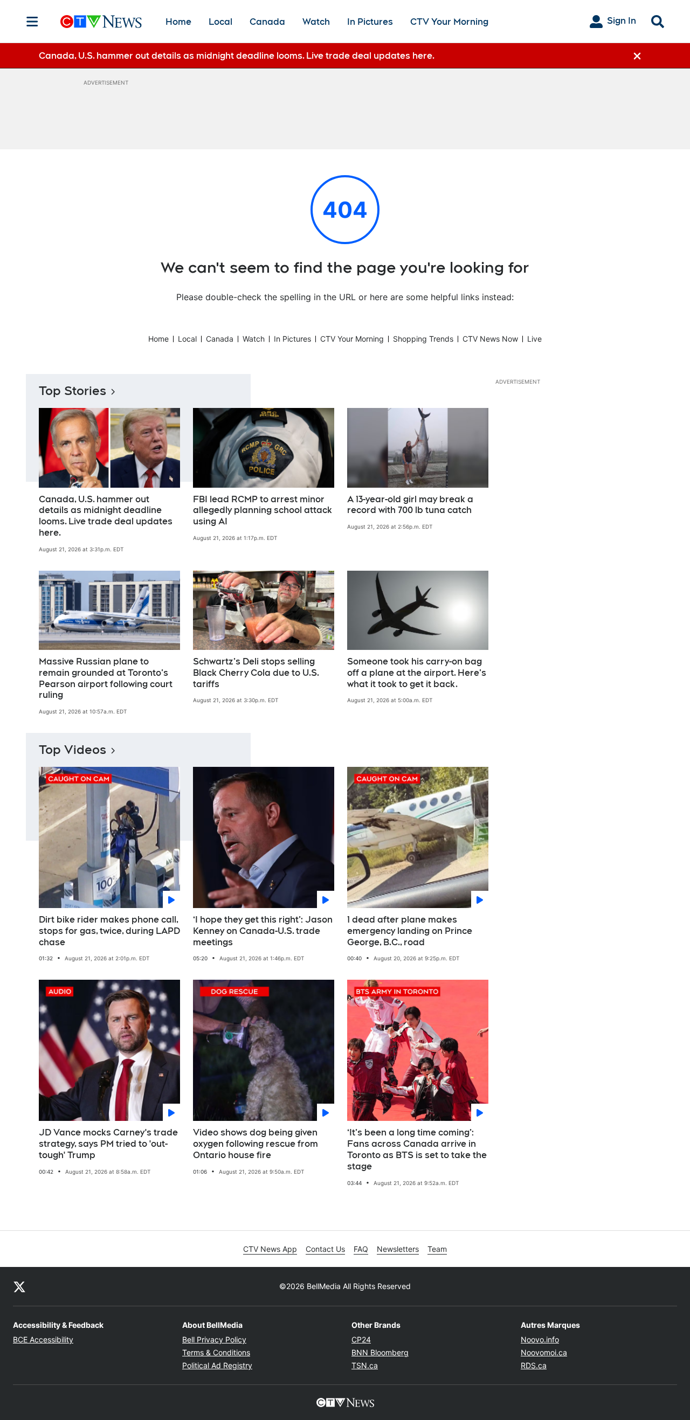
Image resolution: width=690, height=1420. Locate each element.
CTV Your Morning (449, 22)
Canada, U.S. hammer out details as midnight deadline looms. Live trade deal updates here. (105, 516)
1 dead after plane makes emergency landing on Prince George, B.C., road (409, 931)
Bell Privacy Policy (214, 1339)
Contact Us (325, 1248)
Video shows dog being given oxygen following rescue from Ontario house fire (255, 1143)
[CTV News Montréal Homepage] (101, 21)
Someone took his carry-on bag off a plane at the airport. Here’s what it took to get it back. (416, 672)
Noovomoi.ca (544, 1352)
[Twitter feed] (19, 1286)
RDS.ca (534, 1365)
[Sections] (32, 21)
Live (534, 338)
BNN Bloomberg (380, 1352)
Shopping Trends (423, 338)
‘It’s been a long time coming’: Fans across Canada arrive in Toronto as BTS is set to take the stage (417, 1149)
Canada (267, 22)
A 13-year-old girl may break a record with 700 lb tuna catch (410, 505)
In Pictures (370, 22)
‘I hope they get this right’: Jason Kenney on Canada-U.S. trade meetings (263, 931)
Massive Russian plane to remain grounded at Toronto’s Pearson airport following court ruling (105, 678)
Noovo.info (540, 1339)
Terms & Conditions (216, 1352)
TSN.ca (364, 1365)
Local (220, 22)
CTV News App (270, 1248)
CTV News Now (490, 338)
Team (437, 1248)
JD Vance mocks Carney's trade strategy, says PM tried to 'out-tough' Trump (108, 1143)
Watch (316, 22)
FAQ (361, 1248)
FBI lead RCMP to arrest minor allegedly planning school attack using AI (262, 510)
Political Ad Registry (217, 1365)
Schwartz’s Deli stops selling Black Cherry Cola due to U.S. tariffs (256, 672)
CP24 (361, 1339)
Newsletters (398, 1248)
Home (178, 22)
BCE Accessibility (43, 1339)
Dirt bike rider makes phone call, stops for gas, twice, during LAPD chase (109, 931)
